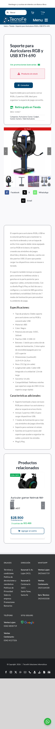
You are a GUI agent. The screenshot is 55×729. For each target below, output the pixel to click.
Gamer (12, 119)
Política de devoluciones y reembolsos (10, 580)
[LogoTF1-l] (14, 17)
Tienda (11, 26)
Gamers (19, 119)
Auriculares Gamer (26, 117)
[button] (27, 107)
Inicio (6, 26)
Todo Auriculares (29, 119)
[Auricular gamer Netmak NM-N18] (27, 481)
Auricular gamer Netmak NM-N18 (27, 499)
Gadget (36, 117)
